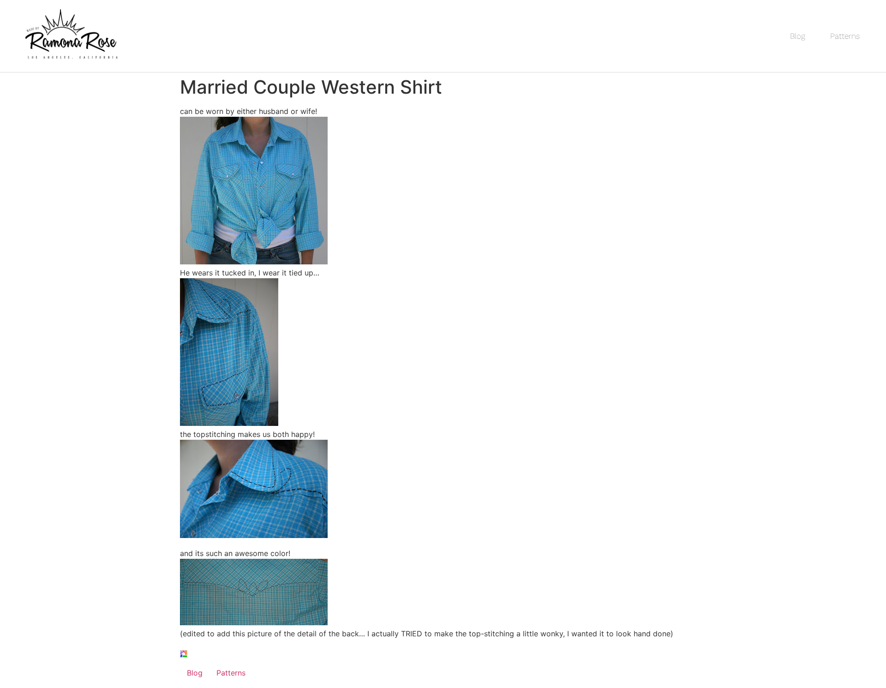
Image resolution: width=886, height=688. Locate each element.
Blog (797, 36)
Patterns (845, 36)
